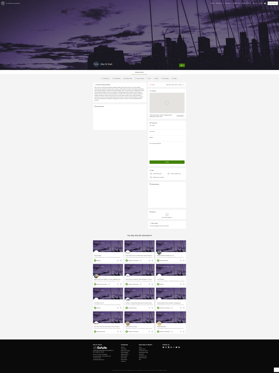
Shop (244, 3)
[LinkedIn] (169, 347)
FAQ (140, 359)
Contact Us (123, 361)
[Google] (179, 347)
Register (261, 3)
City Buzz (228, 3)
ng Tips (142, 354)
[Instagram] (166, 347)
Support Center (142, 349)
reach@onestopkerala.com (98, 359)
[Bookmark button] (121, 260)
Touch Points (123, 349)
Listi (140, 354)
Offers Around (237, 3)
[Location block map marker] (167, 102)
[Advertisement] (119, 118)
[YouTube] (176, 347)
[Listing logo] (96, 64)
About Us (123, 347)
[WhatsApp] (171, 347)
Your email (152, 131)
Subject (151, 137)
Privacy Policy (124, 359)
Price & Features (124, 352)
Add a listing (273, 3)
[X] (174, 347)
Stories (249, 3)
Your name (152, 125)
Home (213, 3)
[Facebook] (163, 347)
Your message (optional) (155, 143)
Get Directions (180, 115)
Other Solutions (124, 356)
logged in (158, 225)
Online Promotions (143, 357)
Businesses (219, 3)
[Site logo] (3, 3)
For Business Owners (143, 350)
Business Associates (125, 350)
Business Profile (139, 72)
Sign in (256, 3)
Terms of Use (124, 357)
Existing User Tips (143, 356)
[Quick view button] (118, 260)
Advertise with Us (124, 354)
